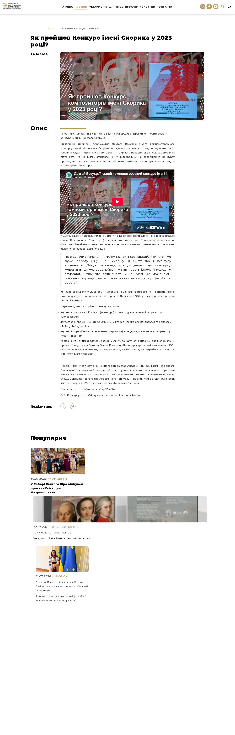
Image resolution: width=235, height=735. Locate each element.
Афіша (67, 6)
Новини (80, 6)
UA (229, 7)
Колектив (147, 6)
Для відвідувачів (123, 6)
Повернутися (79, 28)
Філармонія (98, 6)
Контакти (164, 6)
